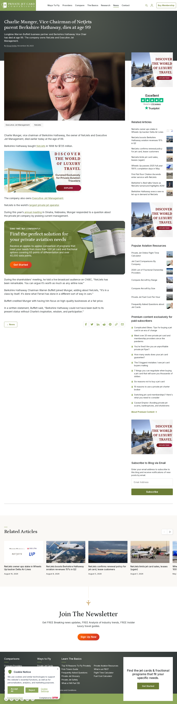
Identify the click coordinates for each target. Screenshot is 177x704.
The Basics (92, 5)
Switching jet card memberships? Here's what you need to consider (153, 396)
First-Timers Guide (70, 669)
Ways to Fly (44, 658)
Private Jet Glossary (71, 676)
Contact (126, 5)
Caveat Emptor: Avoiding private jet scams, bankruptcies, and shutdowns (151, 404)
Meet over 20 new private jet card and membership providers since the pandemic (152, 338)
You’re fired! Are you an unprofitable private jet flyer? (151, 348)
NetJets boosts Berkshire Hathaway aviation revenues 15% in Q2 (146, 140)
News (116, 5)
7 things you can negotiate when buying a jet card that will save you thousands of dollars (153, 373)
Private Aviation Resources (106, 666)
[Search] (146, 5)
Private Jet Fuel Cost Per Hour (145, 297)
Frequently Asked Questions (74, 672)
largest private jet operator (44, 205)
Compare (79, 5)
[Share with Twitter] (92, 324)
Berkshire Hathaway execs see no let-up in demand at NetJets (147, 193)
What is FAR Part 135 (71, 683)
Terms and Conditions (67, 690)
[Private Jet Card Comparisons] (18, 5)
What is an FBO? (101, 669)
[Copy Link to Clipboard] (116, 324)
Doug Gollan (12, 46)
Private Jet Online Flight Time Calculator (145, 254)
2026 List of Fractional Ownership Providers (147, 271)
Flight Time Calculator (104, 672)
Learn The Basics (72, 658)
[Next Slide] (170, 531)
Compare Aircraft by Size (143, 288)
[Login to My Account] (151, 5)
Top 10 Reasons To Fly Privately (76, 666)
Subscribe (152, 491)
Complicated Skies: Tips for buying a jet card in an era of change (153, 329)
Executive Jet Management (47, 198)
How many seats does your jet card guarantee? (151, 356)
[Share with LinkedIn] (98, 324)
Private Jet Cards (45, 666)
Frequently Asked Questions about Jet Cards (147, 305)
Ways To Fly (53, 5)
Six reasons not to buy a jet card (149, 381)
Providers (67, 5)
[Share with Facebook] (85, 324)
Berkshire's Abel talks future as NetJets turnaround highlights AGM (147, 184)
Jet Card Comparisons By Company (143, 262)
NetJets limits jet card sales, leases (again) (144, 158)
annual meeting (33, 212)
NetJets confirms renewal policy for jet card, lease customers (146, 150)
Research (105, 5)
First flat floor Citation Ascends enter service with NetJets (146, 175)
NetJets (40, 146)
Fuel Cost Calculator (103, 676)
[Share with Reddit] (104, 324)
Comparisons (11, 658)
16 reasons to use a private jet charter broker (152, 388)
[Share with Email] (122, 324)
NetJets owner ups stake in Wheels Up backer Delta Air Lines (147, 130)
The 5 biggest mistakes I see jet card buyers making (152, 364)
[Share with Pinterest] (110, 324)
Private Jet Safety (70, 680)
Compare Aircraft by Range (144, 280)
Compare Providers (13, 666)
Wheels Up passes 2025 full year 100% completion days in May (147, 167)
